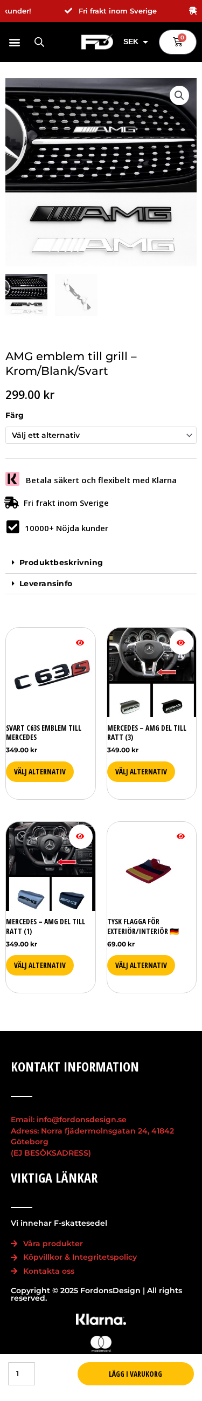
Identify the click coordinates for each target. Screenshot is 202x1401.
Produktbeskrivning (61, 562)
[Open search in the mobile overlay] (39, 42)
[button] (14, 42)
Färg (14, 415)
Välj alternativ (141, 771)
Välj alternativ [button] (40, 771)
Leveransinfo (46, 583)
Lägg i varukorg (135, 1374)
